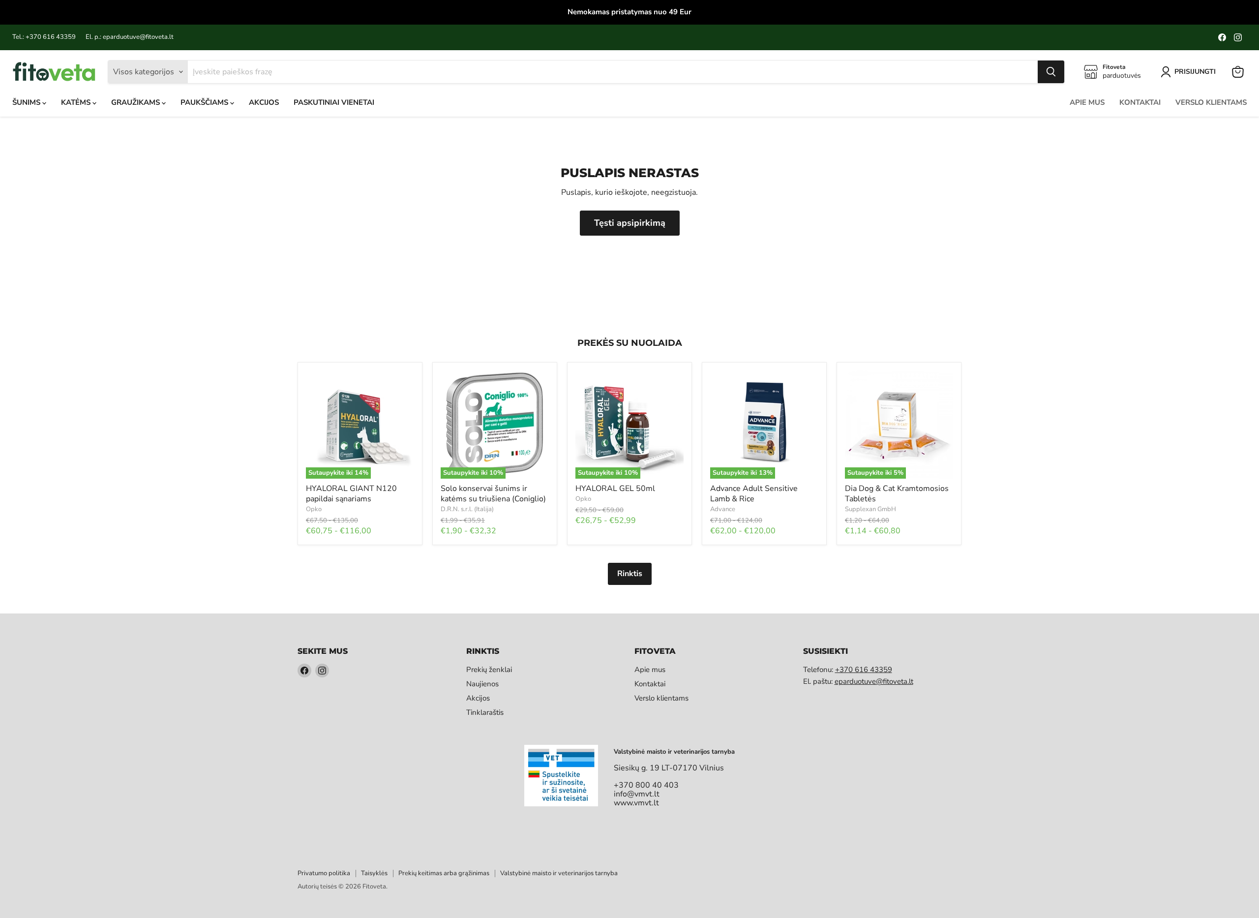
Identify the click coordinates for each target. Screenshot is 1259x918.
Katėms (76, 102)
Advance (722, 509)
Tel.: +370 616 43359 (44, 37)
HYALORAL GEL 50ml (615, 488)
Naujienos (482, 684)
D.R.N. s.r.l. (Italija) (467, 509)
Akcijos (264, 102)
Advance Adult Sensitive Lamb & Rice (754, 493)
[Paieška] (1051, 72)
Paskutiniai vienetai (334, 102)
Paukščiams (205, 102)
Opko (314, 509)
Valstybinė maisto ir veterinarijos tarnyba (559, 873)
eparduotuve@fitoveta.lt (874, 681)
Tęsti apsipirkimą (629, 223)
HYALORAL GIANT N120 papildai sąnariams (351, 493)
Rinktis (629, 573)
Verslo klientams (1211, 102)
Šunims (27, 102)
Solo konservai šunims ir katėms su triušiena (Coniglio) (493, 493)
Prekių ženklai (489, 669)
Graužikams (136, 102)
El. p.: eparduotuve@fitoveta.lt (130, 37)
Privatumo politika (324, 873)
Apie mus (1087, 102)
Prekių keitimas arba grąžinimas (443, 873)
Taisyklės (374, 873)
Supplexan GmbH (870, 509)
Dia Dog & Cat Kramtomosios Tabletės (897, 493)
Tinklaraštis (485, 712)
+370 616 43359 (863, 669)
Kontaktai (1140, 102)
